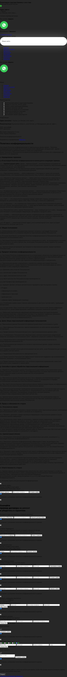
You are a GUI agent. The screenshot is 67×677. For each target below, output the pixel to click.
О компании (7, 56)
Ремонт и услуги (9, 49)
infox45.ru (22, 139)
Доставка (6, 54)
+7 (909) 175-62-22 (6, 34)
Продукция (7, 52)
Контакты (6, 59)
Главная (6, 48)
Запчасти (6, 51)
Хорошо (3, 674)
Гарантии (6, 57)
